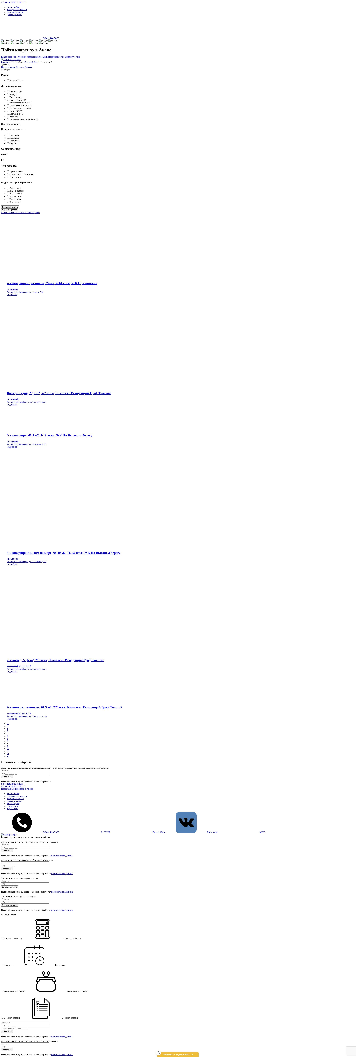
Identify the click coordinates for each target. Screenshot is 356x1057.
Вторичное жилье (15, 12)
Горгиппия (14, 97)
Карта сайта (12, 808)
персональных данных (12, 784)
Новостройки (13, 7)
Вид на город (15, 193)
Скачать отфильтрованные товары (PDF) (20, 212)
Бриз (11, 94)
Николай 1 (14, 111)
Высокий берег (31, 62)
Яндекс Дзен (159, 832)
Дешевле (20, 67)
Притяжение (15, 114)
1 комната (14, 135)
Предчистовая (16, 171)
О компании (12, 806)
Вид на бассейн (16, 191)
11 (8, 751)
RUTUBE (106, 832)
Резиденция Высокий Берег (22, 119)
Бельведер (14, 91)
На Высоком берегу (18, 108)
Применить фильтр (10, 207)
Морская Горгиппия (19, 105)
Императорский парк (19, 103)
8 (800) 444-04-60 (51, 38)
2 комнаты (14, 138)
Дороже (28, 67)
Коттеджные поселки (17, 9)
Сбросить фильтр (9, 210)
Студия (12, 143)
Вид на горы (15, 196)
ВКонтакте (212, 832)
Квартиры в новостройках (13, 57)
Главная (5, 62)
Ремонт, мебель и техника (21, 174)
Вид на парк (15, 202)
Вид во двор (15, 188)
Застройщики (13, 803)
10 (8, 748)
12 (8, 753)
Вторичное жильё (55, 57)
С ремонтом (15, 177)
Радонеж (13, 116)
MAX (262, 832)
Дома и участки (14, 14)
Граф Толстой (15, 100)
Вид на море (15, 199)
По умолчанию (8, 67)
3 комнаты (14, 140)
